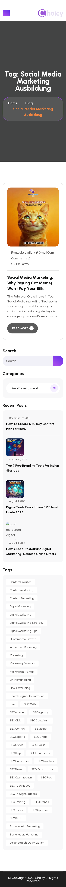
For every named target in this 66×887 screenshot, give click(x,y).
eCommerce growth (23, 639)
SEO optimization (42, 769)
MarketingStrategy (22, 671)
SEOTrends (41, 802)
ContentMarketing (21, 590)
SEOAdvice (17, 712)
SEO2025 (30, 704)
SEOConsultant (39, 720)
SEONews (16, 769)
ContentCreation (21, 582)
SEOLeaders (46, 761)
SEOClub (15, 720)
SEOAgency (40, 712)
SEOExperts (17, 736)
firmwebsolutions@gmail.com (32, 252)
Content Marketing (22, 598)
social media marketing (25, 826)
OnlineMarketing (20, 679)
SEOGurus (16, 745)
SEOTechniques (20, 785)
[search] (58, 361)
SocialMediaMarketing (24, 834)
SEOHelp (15, 753)
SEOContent (18, 728)
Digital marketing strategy (26, 622)
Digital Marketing (20, 614)
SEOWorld (16, 818)
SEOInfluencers (40, 753)
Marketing (16, 655)
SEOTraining (17, 802)
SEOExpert (42, 728)
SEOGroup (40, 736)
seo (12, 704)
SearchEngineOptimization (27, 696)
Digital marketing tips (23, 631)
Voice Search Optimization (27, 842)
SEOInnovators (19, 761)
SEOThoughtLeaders (23, 793)
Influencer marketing (23, 647)
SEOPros (46, 777)
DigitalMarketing (20, 606)
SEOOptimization (21, 777)
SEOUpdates (40, 810)
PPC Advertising (20, 688)
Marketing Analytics (22, 663)
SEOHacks (38, 745)
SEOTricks (16, 810)
